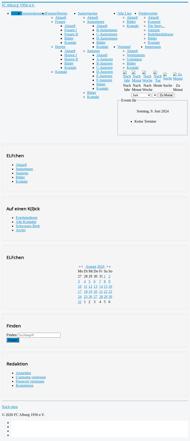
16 (110, 286)
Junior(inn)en (87, 13)
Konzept (154, 22)
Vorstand (123, 47)
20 (95, 292)
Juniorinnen (95, 22)
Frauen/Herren (56, 13)
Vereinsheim (136, 55)
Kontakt (70, 43)
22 (106, 292)
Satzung (154, 30)
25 (86, 297)
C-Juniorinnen (106, 34)
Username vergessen (31, 377)
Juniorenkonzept (34, 13)
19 (90, 292)
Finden (11, 335)
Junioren (93, 51)
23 (110, 292)
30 (110, 297)
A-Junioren (104, 59)
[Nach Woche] (147, 80)
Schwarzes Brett (28, 226)
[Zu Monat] (178, 78)
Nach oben (10, 407)
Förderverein (148, 13)
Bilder (68, 38)
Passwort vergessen (30, 381)
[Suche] (167, 78)
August (91, 266)
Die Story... (156, 26)
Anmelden (23, 373)
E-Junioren (104, 76)
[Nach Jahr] (127, 80)
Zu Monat (166, 95)
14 (101, 286)
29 (106, 297)
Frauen (60, 22)
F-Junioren (104, 80)
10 (80, 286)
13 (95, 286)
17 (80, 292)
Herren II (71, 59)
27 (95, 297)
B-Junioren (104, 63)
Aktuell (60, 17)
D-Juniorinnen (106, 38)
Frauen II (71, 34)
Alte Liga (124, 13)
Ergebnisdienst (26, 218)
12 (90, 286)
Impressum (153, 47)
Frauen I (70, 30)
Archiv (21, 230)
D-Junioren (104, 72)
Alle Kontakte (26, 222)
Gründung (134, 59)
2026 (100, 266)
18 (86, 292)
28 (101, 297)
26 (90, 297)
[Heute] (157, 80)
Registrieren (24, 385)
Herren (60, 47)
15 (106, 286)
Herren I (70, 55)
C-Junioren (104, 68)
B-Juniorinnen (106, 30)
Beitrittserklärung (160, 34)
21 (101, 292)
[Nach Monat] (136, 80)
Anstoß (16, 13)
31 (80, 302)
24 (80, 297)
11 (85, 286)
